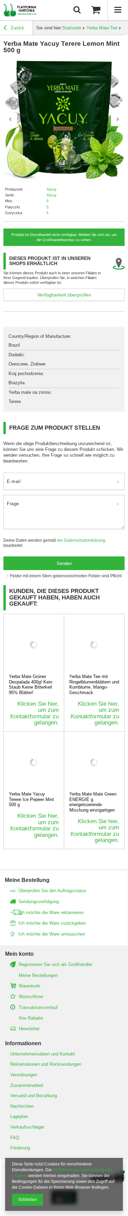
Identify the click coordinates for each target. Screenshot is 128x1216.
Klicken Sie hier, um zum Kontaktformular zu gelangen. (34, 713)
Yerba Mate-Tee (101, 27)
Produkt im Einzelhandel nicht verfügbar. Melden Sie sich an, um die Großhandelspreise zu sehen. (64, 237)
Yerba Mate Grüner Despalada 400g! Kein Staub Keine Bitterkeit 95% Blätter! (30, 684)
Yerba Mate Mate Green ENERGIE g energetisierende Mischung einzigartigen (92, 802)
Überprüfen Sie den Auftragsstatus (52, 890)
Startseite (71, 27)
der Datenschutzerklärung (81, 540)
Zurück (16, 27)
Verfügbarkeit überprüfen (64, 295)
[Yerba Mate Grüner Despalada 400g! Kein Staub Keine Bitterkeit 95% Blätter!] (34, 645)
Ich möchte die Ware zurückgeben (52, 923)
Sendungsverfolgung (38, 901)
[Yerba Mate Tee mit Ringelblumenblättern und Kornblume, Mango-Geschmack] (94, 645)
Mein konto (19, 954)
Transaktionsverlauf (38, 1007)
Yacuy (51, 189)
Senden (64, 563)
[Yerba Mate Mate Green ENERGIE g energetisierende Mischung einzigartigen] (94, 762)
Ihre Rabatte (31, 1018)
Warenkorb (29, 986)
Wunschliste (31, 996)
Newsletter (29, 1028)
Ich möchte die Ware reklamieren (51, 912)
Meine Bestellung (27, 880)
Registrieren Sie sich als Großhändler (56, 964)
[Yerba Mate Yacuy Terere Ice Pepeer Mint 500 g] (34, 762)
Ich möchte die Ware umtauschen (51, 934)
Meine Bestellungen (38, 975)
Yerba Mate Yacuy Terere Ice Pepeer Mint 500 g (31, 799)
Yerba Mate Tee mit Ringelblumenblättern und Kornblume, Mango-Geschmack (94, 684)
